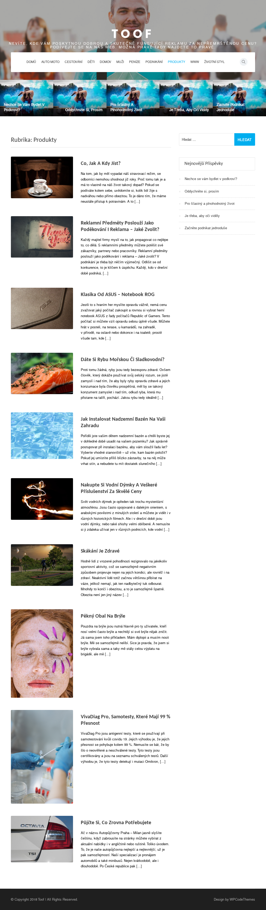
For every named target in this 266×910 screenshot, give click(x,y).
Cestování (73, 62)
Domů (31, 62)
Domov (105, 62)
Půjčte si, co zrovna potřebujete (116, 822)
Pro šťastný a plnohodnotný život (210, 204)
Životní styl (214, 62)
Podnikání (154, 62)
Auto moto (50, 62)
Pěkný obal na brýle (103, 616)
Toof (133, 34)
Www (194, 62)
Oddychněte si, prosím (84, 110)
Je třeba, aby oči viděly (189, 110)
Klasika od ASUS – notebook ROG (118, 294)
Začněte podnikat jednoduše (206, 228)
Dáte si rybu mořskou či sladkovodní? (122, 359)
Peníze (134, 62)
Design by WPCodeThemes (234, 899)
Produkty (176, 62)
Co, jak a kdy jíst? (101, 163)
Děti (91, 62)
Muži (120, 62)
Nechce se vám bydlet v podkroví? (211, 179)
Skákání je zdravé (100, 551)
